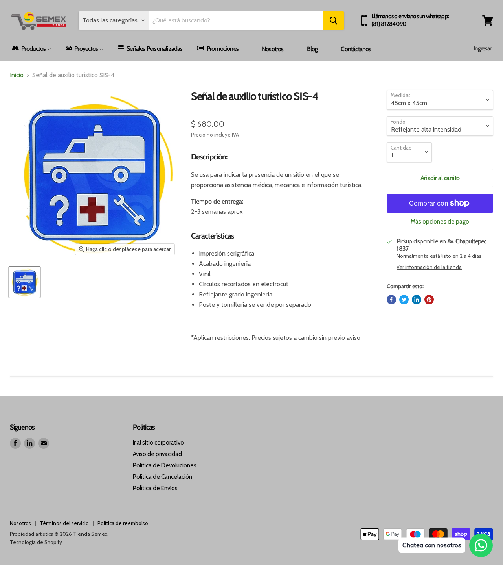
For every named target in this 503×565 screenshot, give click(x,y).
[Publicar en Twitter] (404, 299)
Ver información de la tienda (429, 267)
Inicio (17, 75)
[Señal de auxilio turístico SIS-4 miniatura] (24, 282)
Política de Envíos (155, 488)
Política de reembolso (122, 523)
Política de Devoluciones (164, 465)
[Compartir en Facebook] (391, 299)
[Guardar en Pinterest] (429, 299)
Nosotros (20, 523)
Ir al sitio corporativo (158, 442)
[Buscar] (333, 20)
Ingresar (482, 48)
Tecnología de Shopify (36, 542)
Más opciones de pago (440, 222)
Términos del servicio (64, 523)
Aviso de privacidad (157, 454)
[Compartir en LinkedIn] (416, 299)
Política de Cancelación (162, 476)
